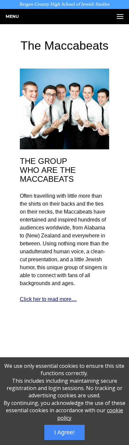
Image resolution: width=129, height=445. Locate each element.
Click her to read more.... (48, 299)
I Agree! (64, 432)
